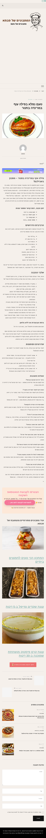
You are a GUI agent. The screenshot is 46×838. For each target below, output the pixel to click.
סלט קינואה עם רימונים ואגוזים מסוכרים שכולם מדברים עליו (31, 717)
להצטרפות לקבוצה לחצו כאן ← (19, 502)
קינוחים (37, 730)
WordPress (21, 833)
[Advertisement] (23, 56)
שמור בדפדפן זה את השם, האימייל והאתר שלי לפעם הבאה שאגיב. (24, 812)
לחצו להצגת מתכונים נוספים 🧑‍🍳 (23, 665)
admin (23, 153)
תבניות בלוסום (37, 833)
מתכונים (30, 99)
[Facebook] (45, 1)
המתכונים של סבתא (27, 831)
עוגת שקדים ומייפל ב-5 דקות (25, 606)
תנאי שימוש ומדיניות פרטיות (10, 833)
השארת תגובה (23, 158)
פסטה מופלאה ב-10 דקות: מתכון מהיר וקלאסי (31, 750)
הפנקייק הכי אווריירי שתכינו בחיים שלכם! (33, 733)
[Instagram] (43, 1)
